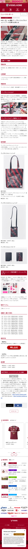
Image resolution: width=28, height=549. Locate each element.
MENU (24, 10)
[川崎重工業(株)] (17, 508)
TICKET (3, 10)
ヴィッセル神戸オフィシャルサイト (14, 5)
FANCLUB (17, 10)
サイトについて (21, 525)
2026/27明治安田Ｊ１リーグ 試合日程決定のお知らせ (17, 465)
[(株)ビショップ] (17, 510)
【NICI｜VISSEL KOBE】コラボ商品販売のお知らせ (17, 472)
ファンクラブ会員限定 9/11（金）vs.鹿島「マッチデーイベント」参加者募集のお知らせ (17, 497)
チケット (13, 486)
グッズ (12, 470)
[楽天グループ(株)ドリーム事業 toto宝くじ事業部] (24, 513)
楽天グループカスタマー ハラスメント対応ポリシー (21, 528)
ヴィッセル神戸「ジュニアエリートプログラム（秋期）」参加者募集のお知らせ (17, 480)
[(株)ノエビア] (11, 510)
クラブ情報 (7, 525)
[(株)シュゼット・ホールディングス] (11, 508)
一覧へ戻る (14, 411)
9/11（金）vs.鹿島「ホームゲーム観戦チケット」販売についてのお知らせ (17, 488)
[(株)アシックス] (4, 508)
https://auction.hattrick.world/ (19, 394)
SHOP (10, 10)
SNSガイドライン (7, 528)
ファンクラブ (12, 494)
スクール (13, 477)
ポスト (10, 405)
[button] (15, 454)
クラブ (6, 17)
